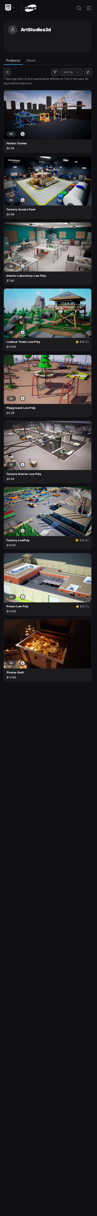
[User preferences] (88, 72)
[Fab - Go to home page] (30, 8)
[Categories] (7, 72)
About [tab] (30, 60)
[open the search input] (79, 8)
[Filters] (55, 72)
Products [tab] (13, 60)
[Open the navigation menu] (88, 8)
